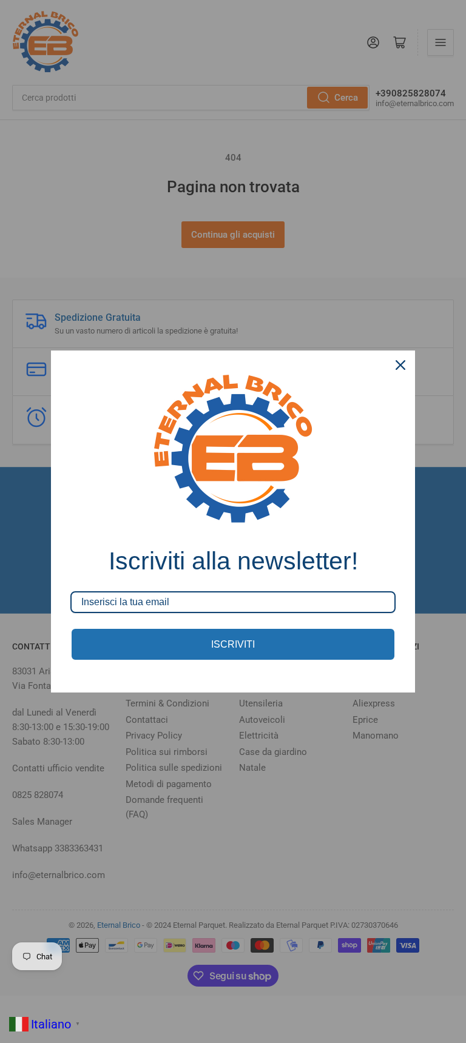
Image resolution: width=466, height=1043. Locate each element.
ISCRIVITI (233, 644)
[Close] (400, 365)
